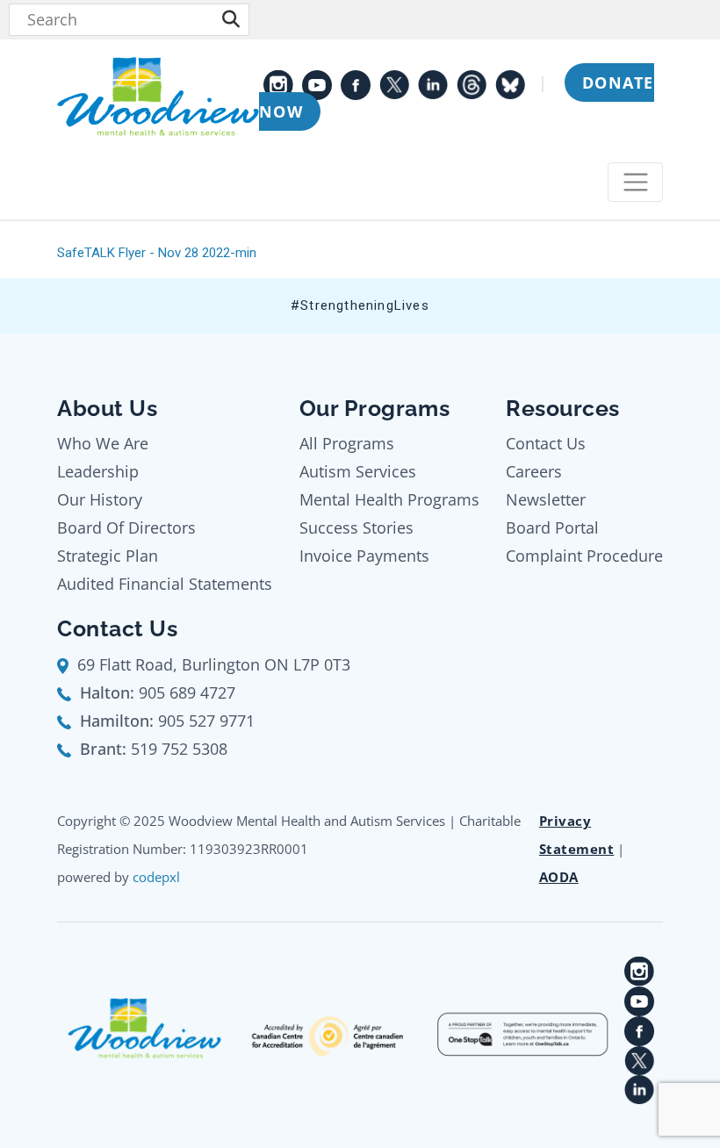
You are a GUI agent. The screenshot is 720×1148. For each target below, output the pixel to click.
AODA (559, 877)
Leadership (98, 471)
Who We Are (102, 443)
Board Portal (552, 527)
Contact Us (546, 443)
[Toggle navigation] (635, 182)
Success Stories (356, 527)
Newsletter (546, 499)
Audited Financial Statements (164, 583)
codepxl (156, 877)
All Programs (346, 443)
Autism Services (357, 471)
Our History (99, 499)
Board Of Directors (126, 527)
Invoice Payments (364, 555)
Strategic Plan (107, 555)
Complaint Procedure (584, 555)
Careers (534, 471)
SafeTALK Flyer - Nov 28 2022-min (156, 253)
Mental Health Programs (389, 499)
